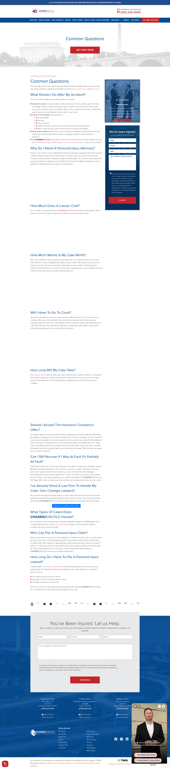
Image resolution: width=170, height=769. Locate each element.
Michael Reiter (89, 763)
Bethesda (62, 737)
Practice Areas (44, 20)
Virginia (89, 745)
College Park (63, 745)
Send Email (85, 680)
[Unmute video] (135, 706)
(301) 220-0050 (130, 12)
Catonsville (62, 742)
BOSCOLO (65, 210)
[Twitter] (121, 739)
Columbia (62, 748)
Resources (115, 20)
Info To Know (78, 20)
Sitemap (112, 764)
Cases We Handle (62, 524)
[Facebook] (116, 739)
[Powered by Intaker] (153, 764)
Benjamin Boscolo (66, 763)
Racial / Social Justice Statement (96, 20)
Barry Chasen (53, 763)
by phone (95, 89)
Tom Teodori (78, 763)
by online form (79, 89)
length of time (39, 375)
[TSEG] (122, 760)
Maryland (89, 737)
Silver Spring (91, 739)
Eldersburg (90, 731)
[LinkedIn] (127, 739)
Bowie (60, 739)
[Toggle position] (159, 706)
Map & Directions (47, 717)
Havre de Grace (92, 734)
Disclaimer (120, 764)
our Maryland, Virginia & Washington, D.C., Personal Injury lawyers (60, 142)
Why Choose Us (57, 20)
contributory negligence (67, 469)
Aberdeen (62, 731)
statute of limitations (53, 566)
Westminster (91, 748)
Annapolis (62, 734)
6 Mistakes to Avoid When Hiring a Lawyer (66, 506)
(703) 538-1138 (86, 708)
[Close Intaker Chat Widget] (163, 706)
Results (68, 20)
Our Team (33, 20)
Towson (89, 742)
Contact (126, 20)
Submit (122, 200)
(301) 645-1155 (123, 708)
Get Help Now (85, 50)
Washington (90, 750)
